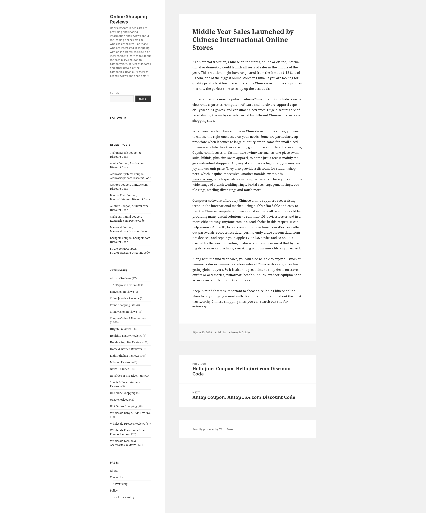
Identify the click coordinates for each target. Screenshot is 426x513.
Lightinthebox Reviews (124, 355)
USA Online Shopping (123, 406)
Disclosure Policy (123, 497)
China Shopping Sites (123, 305)
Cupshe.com (201, 152)
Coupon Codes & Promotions (128, 318)
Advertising (120, 484)
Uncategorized (119, 399)
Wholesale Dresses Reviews (127, 423)
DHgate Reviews (120, 329)
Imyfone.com (232, 222)
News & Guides (119, 369)
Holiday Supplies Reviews (126, 342)
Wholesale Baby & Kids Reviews (130, 413)
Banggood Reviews (122, 292)
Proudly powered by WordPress (212, 429)
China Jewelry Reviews (124, 298)
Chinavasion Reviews (123, 312)
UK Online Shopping (122, 393)
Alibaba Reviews (120, 278)
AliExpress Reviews (125, 285)
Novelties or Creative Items (127, 375)
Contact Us (116, 477)
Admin (221, 332)
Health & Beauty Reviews (126, 336)
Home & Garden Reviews (126, 349)
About (114, 470)
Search (114, 93)
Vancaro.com (202, 179)
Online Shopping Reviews (128, 19)
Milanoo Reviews (121, 362)
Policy (114, 490)
